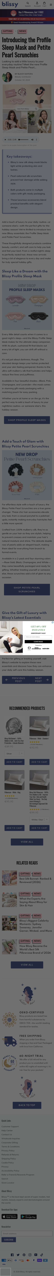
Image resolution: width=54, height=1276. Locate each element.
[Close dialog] (52, 622)
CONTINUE (38, 641)
